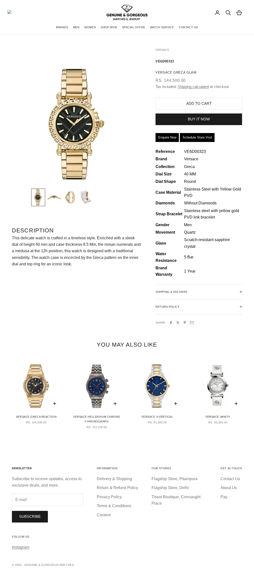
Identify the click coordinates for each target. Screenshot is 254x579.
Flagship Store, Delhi (170, 488)
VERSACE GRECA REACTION (36, 416)
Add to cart (199, 103)
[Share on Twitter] (178, 323)
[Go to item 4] (86, 197)
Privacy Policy (109, 497)
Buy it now (199, 119)
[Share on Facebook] (171, 323)
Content (104, 515)
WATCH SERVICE (162, 27)
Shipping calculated (193, 86)
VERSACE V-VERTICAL (157, 416)
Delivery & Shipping (114, 479)
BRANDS (62, 27)
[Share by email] (192, 323)
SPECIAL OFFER (133, 27)
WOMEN (90, 27)
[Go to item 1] (38, 197)
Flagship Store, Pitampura (174, 479)
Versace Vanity (217, 416)
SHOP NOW (109, 27)
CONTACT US (188, 27)
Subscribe (30, 516)
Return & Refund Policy (117, 488)
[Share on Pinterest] (185, 323)
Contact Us (230, 479)
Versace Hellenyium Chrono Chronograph (96, 419)
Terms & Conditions (114, 506)
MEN (76, 27)
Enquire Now (167, 137)
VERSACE (162, 49)
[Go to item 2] (54, 197)
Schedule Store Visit (197, 137)
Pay (224, 497)
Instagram (20, 547)
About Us (229, 488)
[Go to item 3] (70, 197)
